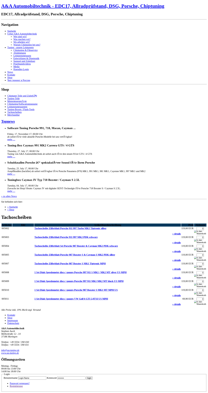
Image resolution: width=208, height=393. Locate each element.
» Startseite (12, 207)
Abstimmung (19, 53)
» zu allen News (9, 196)
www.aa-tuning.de (10, 353)
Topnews (8, 121)
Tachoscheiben (14, 112)
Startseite (11, 31)
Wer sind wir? (20, 36)
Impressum (12, 320)
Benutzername (11, 378)
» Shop (10, 209)
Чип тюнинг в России (18, 80)
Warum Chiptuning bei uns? (26, 44)
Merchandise (13, 115)
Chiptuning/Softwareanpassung (22, 104)
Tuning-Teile (13, 98)
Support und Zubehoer (24, 61)
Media (16, 66)
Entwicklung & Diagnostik (26, 58)
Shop (9, 77)
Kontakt (11, 74)
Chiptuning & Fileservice (25, 50)
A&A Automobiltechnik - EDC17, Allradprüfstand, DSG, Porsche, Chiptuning (82, 6)
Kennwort (52, 378)
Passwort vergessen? (20, 383)
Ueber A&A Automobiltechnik (22, 33)
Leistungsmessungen (17, 106)
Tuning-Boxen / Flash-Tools (20, 109)
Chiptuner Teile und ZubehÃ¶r (22, 95)
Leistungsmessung (22, 55)
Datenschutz (13, 323)
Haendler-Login (21, 69)
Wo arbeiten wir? (21, 42)
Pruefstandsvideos (22, 64)
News (10, 72)
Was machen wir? (21, 39)
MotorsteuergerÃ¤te (17, 101)
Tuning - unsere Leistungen (20, 47)
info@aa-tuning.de (10, 350)
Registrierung (16, 386)
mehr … (11, 139)
